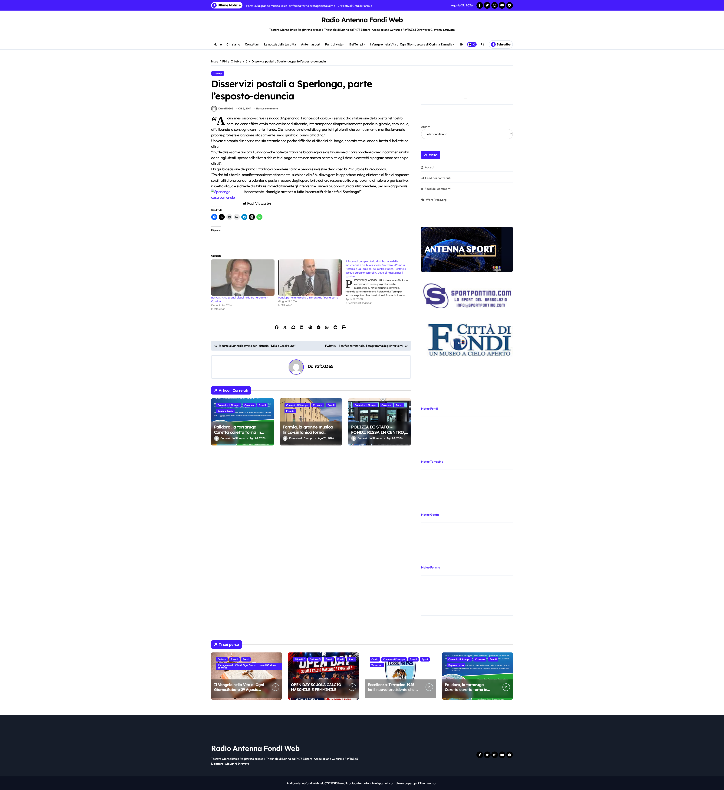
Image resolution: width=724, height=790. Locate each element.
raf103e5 (324, 366)
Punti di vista (333, 44)
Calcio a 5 (315, 659)
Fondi (399, 405)
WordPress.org (436, 200)
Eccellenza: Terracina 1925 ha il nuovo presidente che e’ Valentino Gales (393, 689)
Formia (290, 410)
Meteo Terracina (432, 461)
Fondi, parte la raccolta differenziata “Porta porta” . (309, 297)
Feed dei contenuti (438, 178)
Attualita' (300, 659)
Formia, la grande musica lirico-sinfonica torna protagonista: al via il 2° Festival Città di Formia (308, 435)
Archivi (425, 126)
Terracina (376, 665)
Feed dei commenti (438, 189)
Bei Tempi (356, 44)
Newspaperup (406, 783)
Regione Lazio (225, 410)
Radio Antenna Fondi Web (362, 19)
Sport (351, 659)
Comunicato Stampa (232, 438)
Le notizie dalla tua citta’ (280, 44)
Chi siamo (233, 44)
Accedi (429, 167)
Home (218, 44)
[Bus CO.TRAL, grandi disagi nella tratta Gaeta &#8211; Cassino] (243, 277)
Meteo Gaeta (430, 514)
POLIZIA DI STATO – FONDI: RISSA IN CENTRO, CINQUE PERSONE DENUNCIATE (378, 435)
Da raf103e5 (225, 108)
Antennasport (310, 44)
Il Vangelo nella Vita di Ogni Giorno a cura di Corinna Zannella (411, 44)
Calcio (374, 659)
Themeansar (428, 783)
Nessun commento (267, 108)
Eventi (262, 405)
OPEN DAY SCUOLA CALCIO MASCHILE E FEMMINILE (316, 687)
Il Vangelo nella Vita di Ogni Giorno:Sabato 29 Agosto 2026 (239, 689)
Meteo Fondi (429, 408)
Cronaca (217, 73)
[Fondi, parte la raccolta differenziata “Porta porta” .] (310, 277)
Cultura (222, 659)
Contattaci (252, 44)
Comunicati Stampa (228, 405)
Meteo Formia (430, 567)
